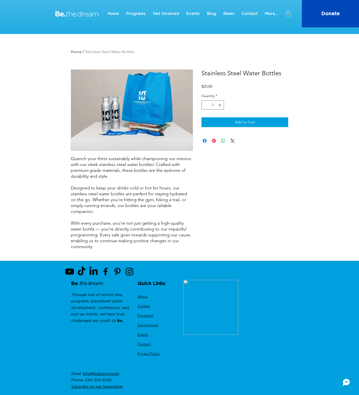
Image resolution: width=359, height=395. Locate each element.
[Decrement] (205, 105)
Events (142, 334)
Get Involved (147, 325)
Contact (143, 344)
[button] (288, 14)
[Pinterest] (117, 271)
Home (76, 51)
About (142, 296)
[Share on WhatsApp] (223, 141)
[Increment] (220, 105)
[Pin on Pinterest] (214, 141)
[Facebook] (105, 271)
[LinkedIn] (93, 271)
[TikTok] (81, 271)
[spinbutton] (212, 105)
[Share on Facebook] (205, 141)
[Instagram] (129, 271)
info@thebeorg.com (101, 374)
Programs (145, 315)
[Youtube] (69, 271)
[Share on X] (232, 141)
